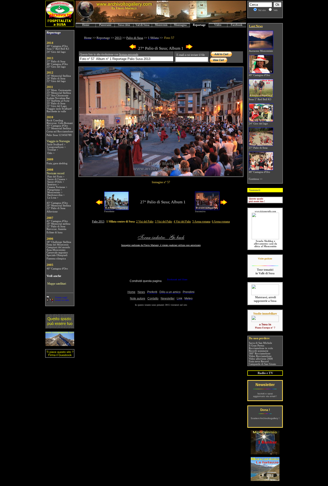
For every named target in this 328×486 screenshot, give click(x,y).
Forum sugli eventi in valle (62, 298)
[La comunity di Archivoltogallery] (49, 301)
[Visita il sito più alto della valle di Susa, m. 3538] (59, 345)
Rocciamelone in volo (261, 348)
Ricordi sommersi (258, 351)
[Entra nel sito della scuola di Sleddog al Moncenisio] (265, 238)
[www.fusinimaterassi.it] (265, 294)
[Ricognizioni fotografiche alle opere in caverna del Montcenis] (265, 453)
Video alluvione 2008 (261, 358)
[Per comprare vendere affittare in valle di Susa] (265, 321)
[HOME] (161, 21)
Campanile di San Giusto (262, 364)
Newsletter (265, 385)
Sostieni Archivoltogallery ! (265, 418)
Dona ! (265, 410)
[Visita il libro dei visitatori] (60, 356)
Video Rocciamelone (260, 356)
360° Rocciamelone (259, 353)
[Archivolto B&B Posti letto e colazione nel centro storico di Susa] (59, 25)
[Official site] (265, 262)
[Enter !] (59, 327)
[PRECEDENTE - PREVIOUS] (132, 48)
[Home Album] (161, 175)
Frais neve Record (259, 361)
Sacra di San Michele (260, 343)
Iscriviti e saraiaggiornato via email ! (265, 395)
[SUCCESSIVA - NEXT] (189, 48)
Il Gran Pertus (256, 345)
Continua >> (255, 179)
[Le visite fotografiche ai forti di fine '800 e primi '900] (265, 480)
